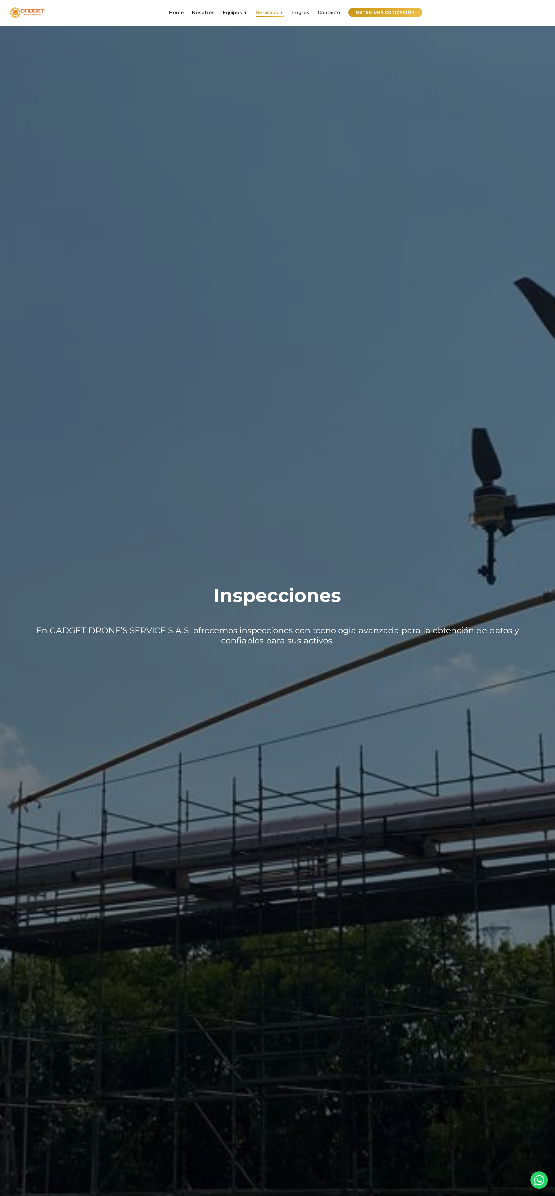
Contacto (329, 12)
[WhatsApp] (539, 1180)
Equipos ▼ (235, 12)
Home (176, 12)
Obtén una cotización (385, 12)
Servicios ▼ (270, 12)
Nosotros (203, 12)
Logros (300, 12)
